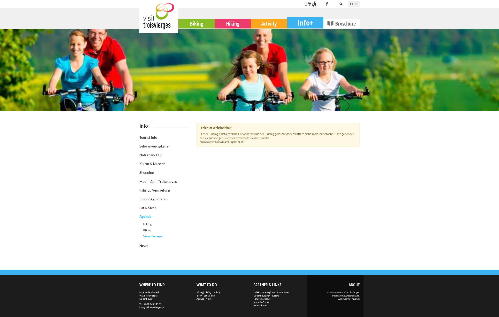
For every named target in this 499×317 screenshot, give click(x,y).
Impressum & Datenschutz (345, 295)
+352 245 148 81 (152, 304)
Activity (269, 23)
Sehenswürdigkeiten (154, 146)
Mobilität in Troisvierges (158, 181)
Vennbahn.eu (260, 305)
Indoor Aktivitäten (153, 199)
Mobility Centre (261, 302)
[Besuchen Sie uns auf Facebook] (327, 4)
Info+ (305, 22)
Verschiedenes (153, 236)
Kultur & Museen (152, 164)
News (143, 245)
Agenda (145, 216)
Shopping (146, 172)
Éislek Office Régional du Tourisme (270, 292)
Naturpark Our (150, 155)
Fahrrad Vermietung (154, 190)
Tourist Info (148, 137)
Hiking (232, 23)
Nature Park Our (261, 298)
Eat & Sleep (148, 208)
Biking (196, 23)
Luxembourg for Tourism (266, 295)
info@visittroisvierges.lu (151, 307)
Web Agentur (344, 298)
